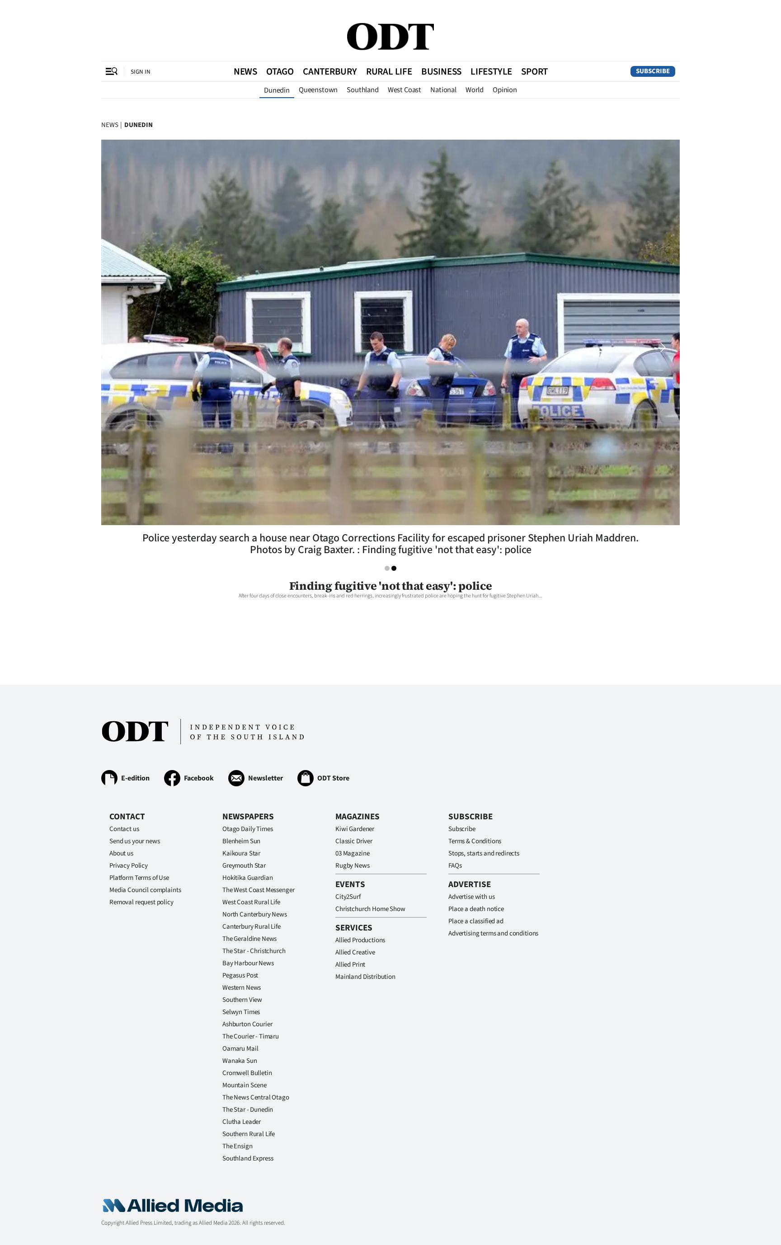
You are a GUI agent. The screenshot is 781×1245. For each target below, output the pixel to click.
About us (121, 853)
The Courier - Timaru (250, 1036)
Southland (363, 90)
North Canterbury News (254, 914)
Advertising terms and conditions (493, 933)
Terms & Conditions (474, 841)
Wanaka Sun (239, 1061)
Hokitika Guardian (247, 878)
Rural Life (389, 71)
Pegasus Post (240, 975)
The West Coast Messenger (258, 890)
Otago (280, 71)
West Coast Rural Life (251, 902)
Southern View (242, 1000)
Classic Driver (353, 841)
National (443, 90)
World (475, 90)
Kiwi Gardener (354, 829)
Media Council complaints (145, 890)
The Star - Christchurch (254, 951)
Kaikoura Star (241, 853)
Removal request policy (141, 902)
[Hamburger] (112, 71)
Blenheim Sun (241, 841)
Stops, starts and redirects (483, 853)
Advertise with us (471, 897)
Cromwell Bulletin (247, 1073)
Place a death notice (476, 909)
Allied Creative (355, 952)
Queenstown (318, 90)
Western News (241, 987)
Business (441, 71)
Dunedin (277, 90)
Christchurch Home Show (370, 909)
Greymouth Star (244, 865)
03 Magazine (352, 853)
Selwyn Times (241, 1012)
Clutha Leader (241, 1122)
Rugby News (352, 865)
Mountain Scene (244, 1085)
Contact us (124, 829)
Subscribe (653, 71)
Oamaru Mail (240, 1048)
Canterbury (330, 71)
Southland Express (247, 1158)
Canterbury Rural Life (251, 926)
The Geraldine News (249, 939)
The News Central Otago (255, 1097)
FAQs (454, 865)
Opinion (505, 90)
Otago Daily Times (247, 829)
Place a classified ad (475, 921)
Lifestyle (491, 71)
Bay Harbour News (248, 963)
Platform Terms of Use (139, 878)
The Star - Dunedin (247, 1109)
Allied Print (350, 964)
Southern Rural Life (248, 1134)
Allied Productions (360, 940)
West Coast (404, 90)
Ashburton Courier (247, 1024)
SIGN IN (141, 71)
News (245, 71)
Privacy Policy (128, 865)
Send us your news (134, 841)
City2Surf (348, 897)
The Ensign (237, 1146)
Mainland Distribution (365, 977)
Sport (534, 71)
